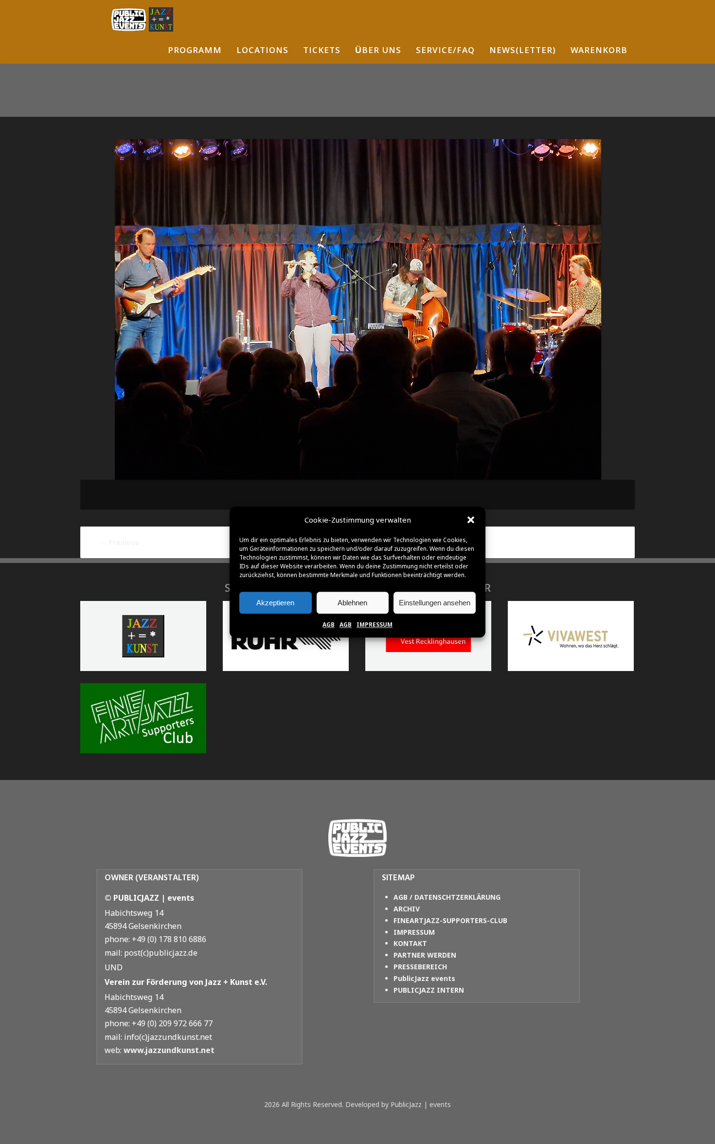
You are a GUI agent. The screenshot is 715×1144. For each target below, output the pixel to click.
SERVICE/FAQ (445, 51)
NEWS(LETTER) (522, 51)
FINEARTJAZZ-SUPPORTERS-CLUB (450, 920)
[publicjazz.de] (142, 19)
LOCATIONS (262, 51)
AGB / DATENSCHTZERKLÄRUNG (446, 897)
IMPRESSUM (375, 624)
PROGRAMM (195, 51)
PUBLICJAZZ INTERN (428, 990)
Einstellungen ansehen (434, 603)
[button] (471, 520)
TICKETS (321, 51)
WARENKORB (599, 51)
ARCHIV (406, 908)
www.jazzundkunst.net (169, 1050)
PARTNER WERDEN (424, 955)
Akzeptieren (275, 603)
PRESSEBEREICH (420, 966)
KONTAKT (410, 943)
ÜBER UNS (378, 51)
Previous (119, 542)
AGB (328, 624)
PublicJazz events (424, 978)
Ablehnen (352, 603)
